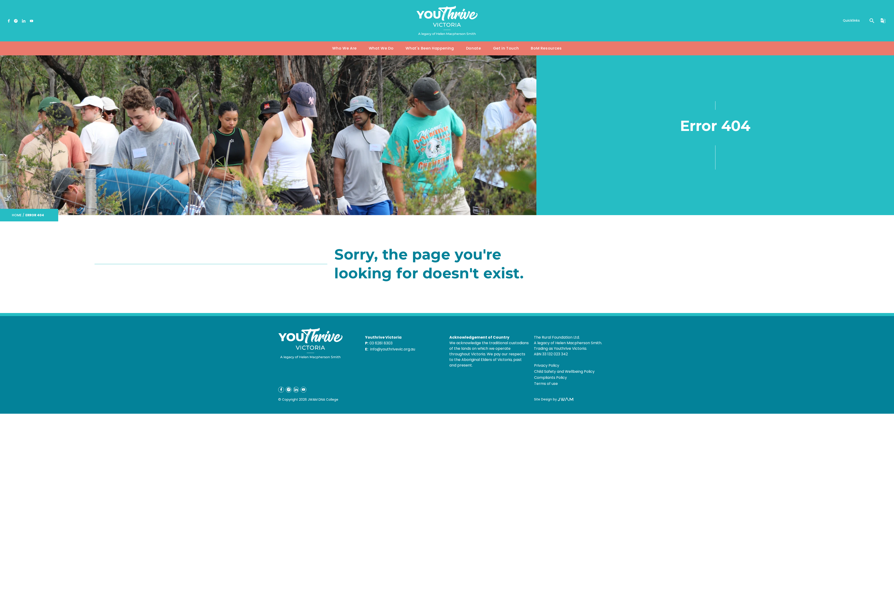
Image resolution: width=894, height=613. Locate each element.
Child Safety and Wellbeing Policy (564, 371)
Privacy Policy (546, 365)
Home (16, 215)
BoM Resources (546, 48)
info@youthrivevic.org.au (392, 349)
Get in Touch (506, 48)
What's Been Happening (430, 48)
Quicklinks (851, 20)
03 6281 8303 (381, 343)
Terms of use (546, 383)
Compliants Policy (550, 377)
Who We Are (344, 48)
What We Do (381, 48)
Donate (473, 48)
